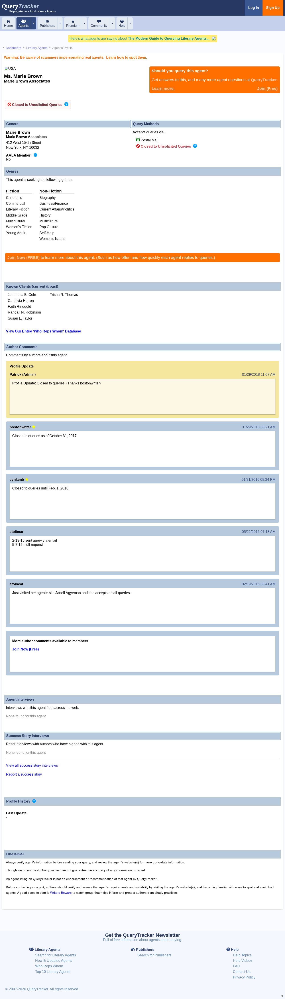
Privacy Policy (244, 977)
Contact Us (241, 972)
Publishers (47, 25)
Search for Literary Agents (55, 955)
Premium (72, 25)
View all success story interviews (32, 765)
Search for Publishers (154, 955)
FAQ (236, 966)
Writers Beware (61, 892)
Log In (253, 8)
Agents (23, 25)
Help (121, 25)
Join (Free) (267, 88)
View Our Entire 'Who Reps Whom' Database (43, 331)
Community (99, 25)
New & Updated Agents (53, 960)
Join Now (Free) (25, 649)
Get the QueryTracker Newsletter (142, 935)
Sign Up (273, 8)
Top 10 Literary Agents (52, 972)
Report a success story (24, 774)
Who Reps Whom (49, 966)
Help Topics (242, 955)
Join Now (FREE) (23, 257)
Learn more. (163, 88)
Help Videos (242, 960)
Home (8, 25)
